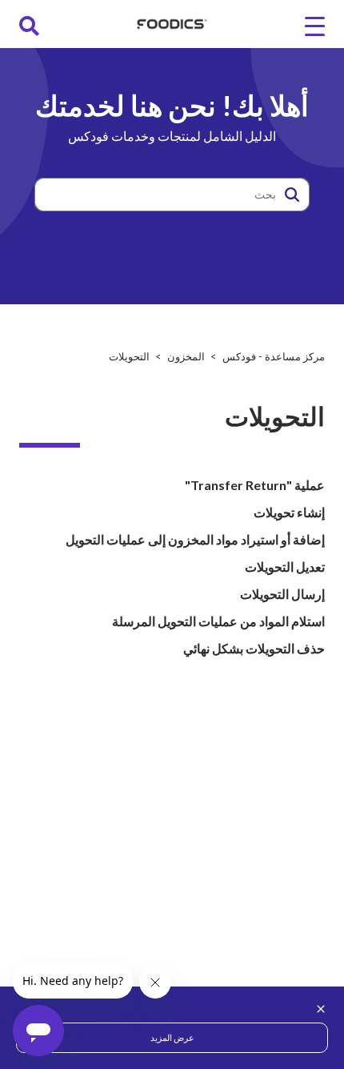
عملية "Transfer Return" (255, 484)
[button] (292, 194)
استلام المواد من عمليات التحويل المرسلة (218, 621)
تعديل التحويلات (285, 566)
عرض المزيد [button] (172, 1037)
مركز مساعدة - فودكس (273, 356)
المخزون (186, 356)
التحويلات (129, 356)
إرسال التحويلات (282, 593)
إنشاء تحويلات (289, 512)
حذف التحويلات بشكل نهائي (254, 648)
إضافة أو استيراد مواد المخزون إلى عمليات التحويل (195, 539)
